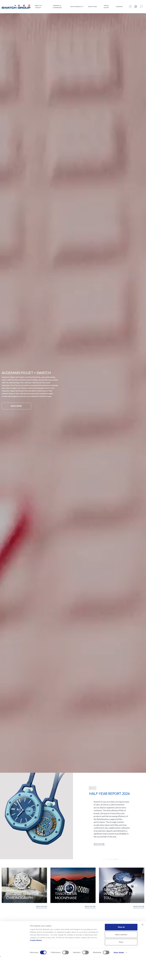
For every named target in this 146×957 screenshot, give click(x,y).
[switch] (65, 952)
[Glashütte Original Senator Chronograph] (24, 885)
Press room (106, 6)
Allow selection (121, 935)
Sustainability (76, 6)
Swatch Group (38, 6)
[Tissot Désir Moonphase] (73, 885)
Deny (121, 942)
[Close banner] (142, 924)
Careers (119, 6)
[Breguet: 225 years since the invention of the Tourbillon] (121, 885)
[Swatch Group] (16, 6)
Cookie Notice (36, 940)
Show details (119, 952)
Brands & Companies (57, 6)
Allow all (121, 927)
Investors (92, 6)
